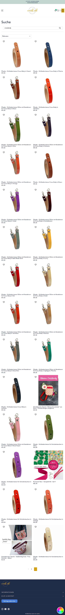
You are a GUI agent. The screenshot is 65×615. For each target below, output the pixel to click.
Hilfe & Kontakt (7, 596)
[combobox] (33, 28)
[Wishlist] (60, 10)
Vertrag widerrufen (9, 601)
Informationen (7, 592)
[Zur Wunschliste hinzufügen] (4, 41)
